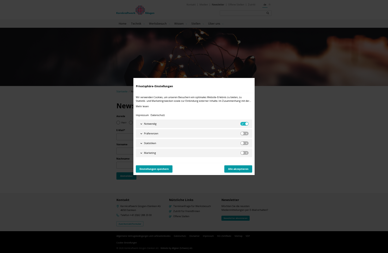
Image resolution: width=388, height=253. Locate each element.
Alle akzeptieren (238, 169)
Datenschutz (158, 115)
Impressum (142, 115)
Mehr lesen (142, 106)
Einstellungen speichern (154, 169)
